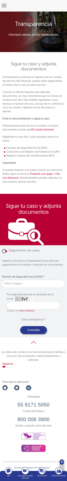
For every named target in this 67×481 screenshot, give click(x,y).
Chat (8, 476)
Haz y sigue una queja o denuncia (25, 477)
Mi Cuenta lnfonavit (42, 129)
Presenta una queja (41, 174)
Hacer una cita (42, 476)
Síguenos (7, 364)
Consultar (33, 330)
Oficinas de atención (59, 476)
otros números (26, 311)
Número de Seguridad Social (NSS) (23, 276)
